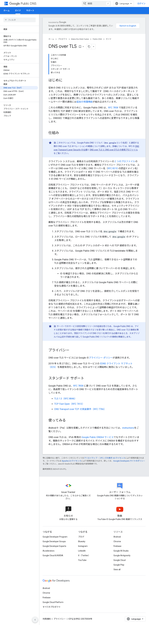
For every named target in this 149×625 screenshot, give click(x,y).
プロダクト (62, 39)
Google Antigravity (121, 555)
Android (117, 537)
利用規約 (47, 619)
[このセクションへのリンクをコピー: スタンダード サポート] (87, 378)
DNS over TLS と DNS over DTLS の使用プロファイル (114, 150)
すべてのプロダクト (52, 607)
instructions (128, 427)
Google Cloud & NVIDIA (53, 555)
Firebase (117, 546)
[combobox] (96, 3)
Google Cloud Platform (53, 602)
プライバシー (60, 619)
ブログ (81, 537)
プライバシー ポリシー (101, 357)
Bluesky (81, 541)
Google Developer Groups (54, 541)
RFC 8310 (113, 168)
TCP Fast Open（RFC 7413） (69, 403)
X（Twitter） (84, 555)
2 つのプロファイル (125, 161)
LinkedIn (82, 551)
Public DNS (28, 4)
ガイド (18, 10)
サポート (30, 10)
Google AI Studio (121, 551)
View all (116, 569)
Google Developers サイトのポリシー (129, 461)
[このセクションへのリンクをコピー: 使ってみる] (69, 420)
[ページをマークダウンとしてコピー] (89, 46)
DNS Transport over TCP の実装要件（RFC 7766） (80, 409)
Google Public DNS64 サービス (98, 437)
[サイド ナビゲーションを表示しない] (35, 620)
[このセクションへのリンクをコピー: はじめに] (65, 80)
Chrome (117, 541)
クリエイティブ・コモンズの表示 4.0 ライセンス (104, 458)
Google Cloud (119, 560)
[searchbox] (19, 20)
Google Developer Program (55, 537)
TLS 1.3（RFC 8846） (65, 398)
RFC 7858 (113, 107)
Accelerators (48, 551)
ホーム (6, 10)
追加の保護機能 (84, 101)
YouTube (82, 560)
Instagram (83, 546)
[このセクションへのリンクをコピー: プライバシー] (72, 350)
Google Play (118, 565)
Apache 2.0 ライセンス (71, 461)
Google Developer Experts (54, 546)
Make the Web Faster (80, 39)
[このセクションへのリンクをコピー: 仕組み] (62, 133)
